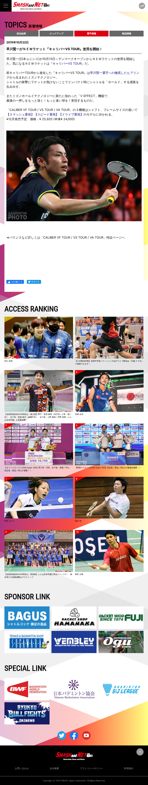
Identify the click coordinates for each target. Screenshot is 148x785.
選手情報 (91, 33)
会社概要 (54, 768)
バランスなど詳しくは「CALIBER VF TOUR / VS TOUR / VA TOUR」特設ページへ (67, 237)
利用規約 (128, 768)
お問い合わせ (22, 768)
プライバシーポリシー (91, 768)
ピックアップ (56, 33)
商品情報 (126, 33)
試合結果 (21, 33)
